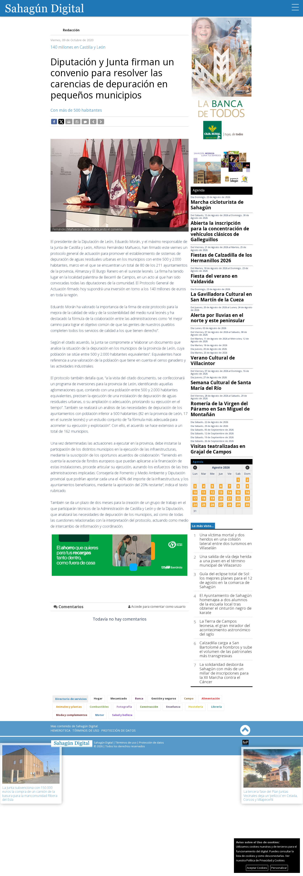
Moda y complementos (71, 715)
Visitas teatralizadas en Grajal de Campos (218, 449)
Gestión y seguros (163, 698)
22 (238, 498)
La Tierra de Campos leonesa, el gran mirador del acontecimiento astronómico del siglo (225, 627)
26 (212, 505)
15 (238, 492)
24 (195, 505)
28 (229, 505)
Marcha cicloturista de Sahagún (217, 205)
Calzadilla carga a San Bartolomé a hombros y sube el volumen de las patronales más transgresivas (226, 649)
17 (195, 498)
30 (247, 505)
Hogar (98, 698)
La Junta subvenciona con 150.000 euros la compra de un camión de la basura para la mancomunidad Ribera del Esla (29, 793)
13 (220, 492)
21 (229, 498)
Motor (99, 715)
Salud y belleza (122, 715)
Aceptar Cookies (257, 868)
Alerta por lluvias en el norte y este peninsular (218, 318)
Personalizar (279, 868)
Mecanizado (118, 698)
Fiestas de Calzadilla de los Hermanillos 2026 (221, 258)
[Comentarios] (85, 121)
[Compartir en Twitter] (61, 121)
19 (212, 498)
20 (220, 498)
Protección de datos (118, 730)
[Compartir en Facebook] (54, 121)
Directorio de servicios (71, 699)
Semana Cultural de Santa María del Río (221, 385)
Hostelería (195, 707)
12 (212, 492)
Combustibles (99, 707)
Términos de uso (85, 730)
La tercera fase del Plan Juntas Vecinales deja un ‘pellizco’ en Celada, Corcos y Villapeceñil (270, 795)
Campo (189, 698)
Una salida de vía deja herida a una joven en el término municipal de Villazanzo (225, 560)
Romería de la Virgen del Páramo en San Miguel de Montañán (220, 409)
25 (203, 505)
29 (238, 505)
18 (203, 498)
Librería (216, 707)
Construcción (149, 707)
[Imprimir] (68, 121)
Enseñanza (173, 707)
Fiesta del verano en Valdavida (214, 279)
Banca (139, 698)
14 (229, 492)
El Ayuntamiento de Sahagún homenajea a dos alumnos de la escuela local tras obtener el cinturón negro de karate (226, 604)
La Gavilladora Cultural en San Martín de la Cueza (221, 297)
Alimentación (211, 698)
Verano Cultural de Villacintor (213, 361)
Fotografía (124, 707)
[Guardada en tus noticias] (77, 121)
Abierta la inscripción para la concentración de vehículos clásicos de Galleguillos (220, 231)
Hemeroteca (60, 730)
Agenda (198, 190)
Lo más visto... (203, 526)
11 (203, 492)
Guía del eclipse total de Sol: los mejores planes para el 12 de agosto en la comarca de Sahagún (226, 580)
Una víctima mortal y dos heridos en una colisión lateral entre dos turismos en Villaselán (226, 541)
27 (220, 505)
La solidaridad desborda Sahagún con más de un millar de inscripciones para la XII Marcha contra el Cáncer (224, 673)
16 (247, 492)
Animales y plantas (69, 707)
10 (195, 492)
